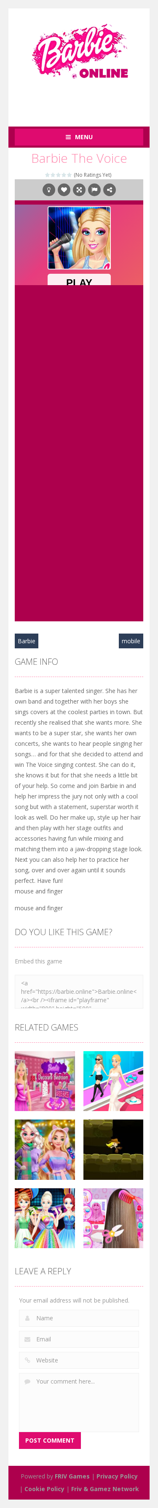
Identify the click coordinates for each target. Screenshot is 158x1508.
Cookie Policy (44, 1489)
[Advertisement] (86, 98)
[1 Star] (48, 175)
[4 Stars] (64, 175)
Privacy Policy (117, 1476)
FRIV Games (72, 1476)
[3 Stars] (59, 175)
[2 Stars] (53, 175)
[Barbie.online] (79, 47)
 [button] (94, 189)
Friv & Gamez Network (105, 1489)
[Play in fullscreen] (79, 189)
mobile (131, 641)
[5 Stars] (69, 175)
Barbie (26, 641)
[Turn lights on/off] (49, 189)
